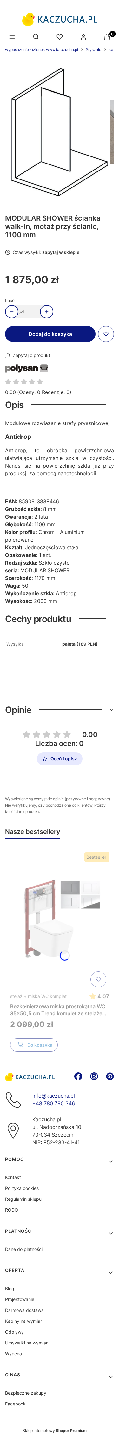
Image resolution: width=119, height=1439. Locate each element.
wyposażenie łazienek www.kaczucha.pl (41, 49)
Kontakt (13, 1177)
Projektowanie (19, 1299)
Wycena (13, 1353)
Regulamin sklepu (23, 1199)
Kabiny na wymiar (23, 1321)
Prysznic (93, 49)
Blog (9, 1288)
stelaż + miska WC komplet (38, 996)
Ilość (10, 300)
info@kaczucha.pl (53, 1096)
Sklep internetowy (55, 1430)
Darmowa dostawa (24, 1310)
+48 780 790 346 (53, 1103)
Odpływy (14, 1332)
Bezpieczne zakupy (25, 1393)
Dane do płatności (24, 1249)
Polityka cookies (22, 1188)
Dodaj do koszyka (50, 334)
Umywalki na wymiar (26, 1342)
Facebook (15, 1403)
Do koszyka (39, 1044)
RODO (11, 1210)
